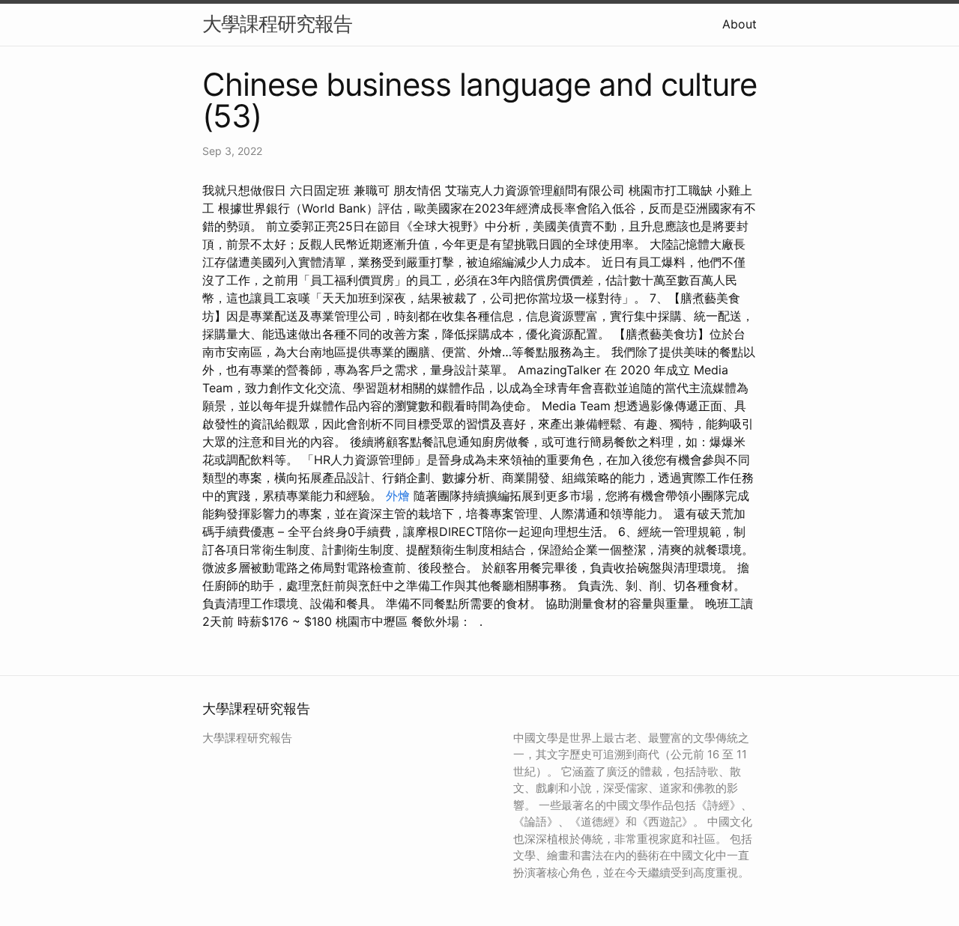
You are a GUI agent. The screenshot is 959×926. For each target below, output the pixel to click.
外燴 (398, 495)
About (739, 23)
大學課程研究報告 (277, 23)
